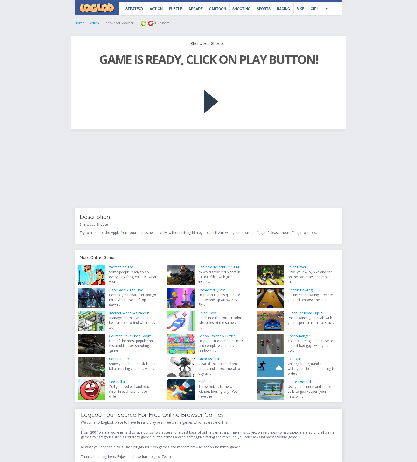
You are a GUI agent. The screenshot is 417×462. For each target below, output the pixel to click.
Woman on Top (121, 267)
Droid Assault (208, 359)
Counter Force (120, 359)
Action (156, 8)
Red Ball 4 (117, 381)
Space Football (299, 381)
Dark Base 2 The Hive (126, 290)
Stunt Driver (297, 267)
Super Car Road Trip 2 (305, 313)
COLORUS (296, 359)
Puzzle (175, 8)
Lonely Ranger (299, 336)
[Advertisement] (208, 169)
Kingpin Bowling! (300, 290)
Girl (315, 8)
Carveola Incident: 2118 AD (219, 267)
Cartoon (217, 8)
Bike (300, 8)
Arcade (195, 8)
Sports (264, 8)
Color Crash (207, 313)
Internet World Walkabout (129, 313)
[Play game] (211, 102)
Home (79, 23)
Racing (283, 8)
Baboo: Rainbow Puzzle (216, 336)
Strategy (134, 8)
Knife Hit (205, 381)
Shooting (241, 8)
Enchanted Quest (211, 290)
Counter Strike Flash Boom (130, 336)
